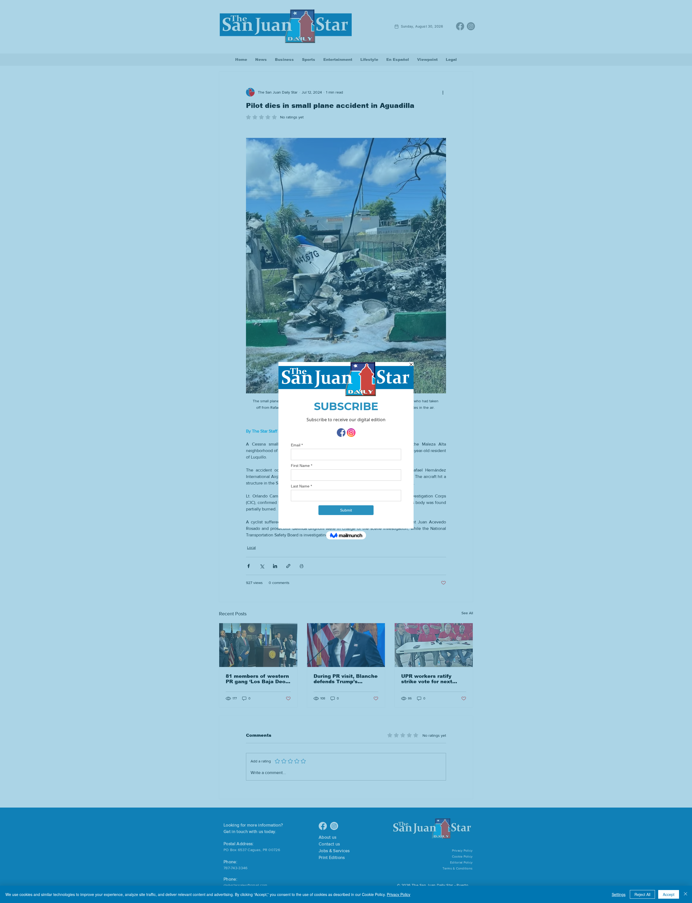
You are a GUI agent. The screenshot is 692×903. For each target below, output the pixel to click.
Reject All (642, 894)
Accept (668, 894)
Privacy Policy (398, 894)
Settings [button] (619, 894)
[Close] (685, 894)
